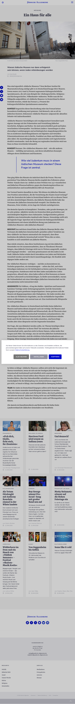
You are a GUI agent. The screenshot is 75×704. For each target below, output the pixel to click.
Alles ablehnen (21, 357)
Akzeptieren (55, 357)
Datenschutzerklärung (22, 350)
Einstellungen (39, 357)
